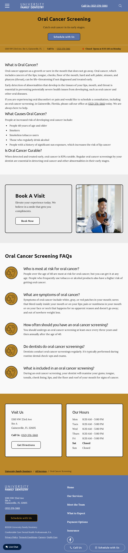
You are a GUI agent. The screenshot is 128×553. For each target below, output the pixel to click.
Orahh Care (52, 537)
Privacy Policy (11, 537)
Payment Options (77, 521)
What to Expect (76, 513)
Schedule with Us (64, 36)
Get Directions (26, 445)
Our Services (75, 496)
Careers (42, 537)
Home (70, 487)
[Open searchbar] (120, 6)
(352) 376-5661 (63, 48)
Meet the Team (76, 504)
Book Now (27, 220)
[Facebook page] (70, 540)
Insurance (73, 530)
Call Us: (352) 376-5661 (94, 5)
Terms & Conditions (28, 537)
